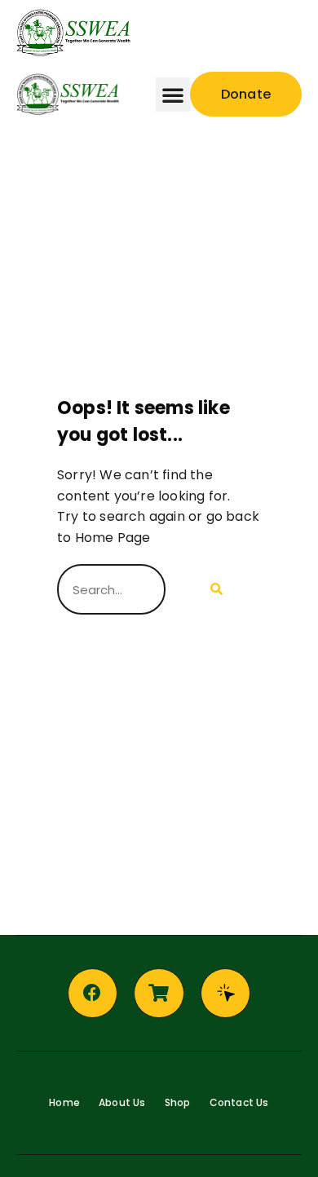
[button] (236, 32)
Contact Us (239, 1102)
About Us (122, 1102)
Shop (178, 1102)
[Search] (213, 589)
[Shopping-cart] (159, 993)
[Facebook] (93, 993)
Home (64, 1102)
